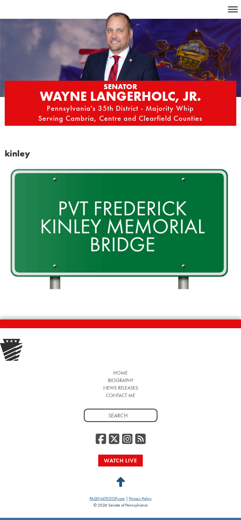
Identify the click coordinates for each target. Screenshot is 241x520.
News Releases (120, 388)
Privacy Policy (140, 498)
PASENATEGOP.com (107, 498)
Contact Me (120, 395)
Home (120, 373)
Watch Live (120, 460)
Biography (120, 380)
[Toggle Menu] (233, 9)
